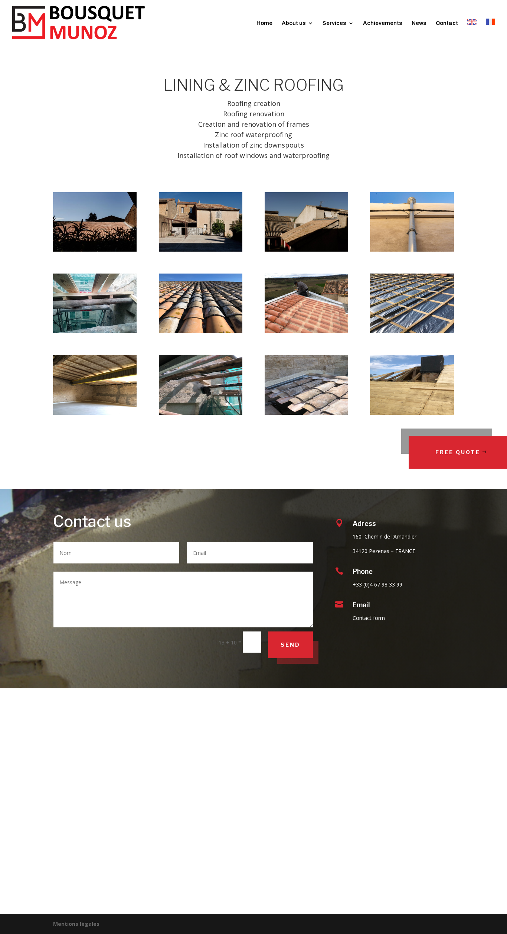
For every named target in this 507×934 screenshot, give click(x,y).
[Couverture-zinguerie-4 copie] (412, 331)
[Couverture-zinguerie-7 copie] (200, 412)
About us (294, 23)
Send (290, 644)
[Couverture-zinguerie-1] (95, 331)
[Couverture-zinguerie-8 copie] (306, 412)
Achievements (382, 23)
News (419, 23)
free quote (457, 452)
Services (334, 23)
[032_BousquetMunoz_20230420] (200, 249)
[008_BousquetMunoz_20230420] (412, 249)
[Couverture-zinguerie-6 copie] (95, 412)
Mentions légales (76, 923)
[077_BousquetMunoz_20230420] (95, 249)
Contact (447, 23)
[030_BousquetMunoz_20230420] (306, 249)
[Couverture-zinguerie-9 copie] (412, 412)
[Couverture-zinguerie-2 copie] (200, 331)
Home (264, 23)
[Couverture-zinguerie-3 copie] (306, 331)
